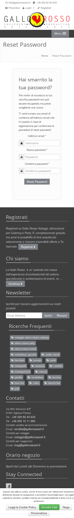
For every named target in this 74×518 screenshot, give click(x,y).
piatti (53, 360)
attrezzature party (24, 343)
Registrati (45, 7)
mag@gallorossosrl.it (27, 445)
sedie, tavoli (52, 354)
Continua (14, 284)
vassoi (42, 371)
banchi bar (53, 383)
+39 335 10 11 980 (23, 421)
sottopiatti (20, 366)
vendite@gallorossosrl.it (29, 429)
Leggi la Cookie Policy (22, 507)
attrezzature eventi (25, 349)
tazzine (56, 377)
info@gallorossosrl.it (19, 2)
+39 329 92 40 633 (46, 2)
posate (37, 360)
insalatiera (37, 377)
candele (57, 366)
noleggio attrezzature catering (31, 337)
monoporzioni (22, 371)
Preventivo (14, 7)
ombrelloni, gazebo (25, 354)
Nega (66, 507)
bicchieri (19, 360)
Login (28, 7)
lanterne (39, 366)
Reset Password (37, 182)
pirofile (18, 377)
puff (16, 389)
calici (35, 383)
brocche (19, 383)
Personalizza (39, 513)
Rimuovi (62, 315)
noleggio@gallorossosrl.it (29, 437)
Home (44, 55)
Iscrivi (48, 315)
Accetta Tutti (49, 507)
